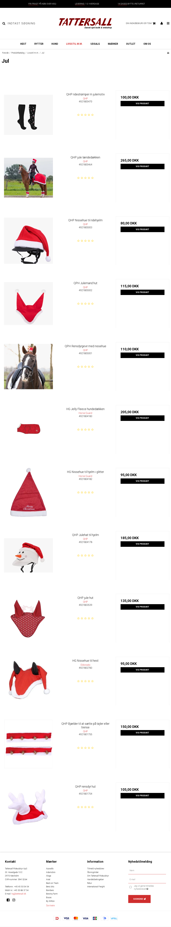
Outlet (130, 44)
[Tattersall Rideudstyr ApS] (85, 23)
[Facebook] (9, 900)
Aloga (48, 876)
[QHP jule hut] (28, 620)
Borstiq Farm (52, 894)
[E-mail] (147, 879)
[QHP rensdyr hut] (28, 809)
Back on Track (52, 883)
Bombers (50, 890)
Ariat (48, 879)
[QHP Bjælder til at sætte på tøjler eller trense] (28, 746)
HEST (23, 44)
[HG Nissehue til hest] (28, 683)
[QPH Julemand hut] (28, 306)
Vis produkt (142, 103)
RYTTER (38, 44)
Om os (147, 44)
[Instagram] (15, 900)
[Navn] (147, 870)
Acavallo (49, 868)
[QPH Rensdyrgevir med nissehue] (28, 369)
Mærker (113, 44)
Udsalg (95, 44)
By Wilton (50, 901)
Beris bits (50, 886)
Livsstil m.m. (74, 44)
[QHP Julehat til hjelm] (28, 557)
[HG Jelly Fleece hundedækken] (28, 432)
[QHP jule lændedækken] (28, 180)
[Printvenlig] (168, 53)
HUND (54, 44)
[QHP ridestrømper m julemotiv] (28, 117)
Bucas (49, 897)
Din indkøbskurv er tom (139, 23)
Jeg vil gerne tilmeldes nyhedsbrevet (149, 887)
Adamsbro (50, 872)
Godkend (138, 899)
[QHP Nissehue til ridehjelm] (28, 243)
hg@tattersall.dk (19, 894)
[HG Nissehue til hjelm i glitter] (28, 494)
